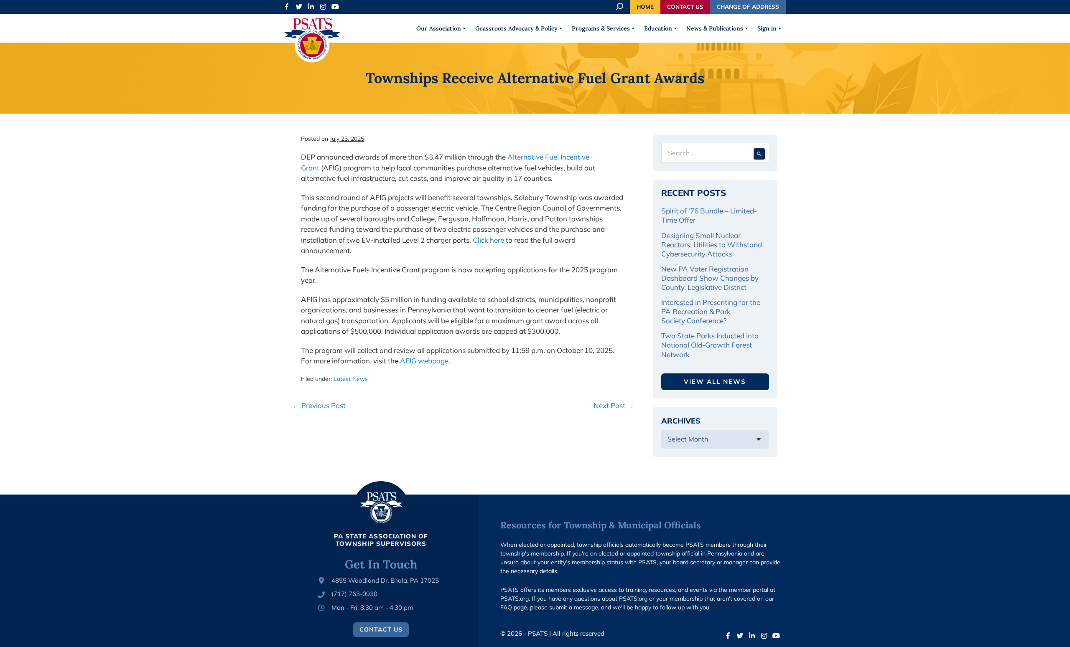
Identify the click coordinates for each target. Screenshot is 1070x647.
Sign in (767, 28)
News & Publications (714, 28)
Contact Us (685, 6)
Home (645, 6)
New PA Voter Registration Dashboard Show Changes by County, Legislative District (710, 278)
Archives (681, 421)
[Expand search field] (620, 6)
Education (658, 28)
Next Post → (614, 405)
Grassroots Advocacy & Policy (516, 28)
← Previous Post (319, 405)
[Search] (759, 152)
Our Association (438, 28)
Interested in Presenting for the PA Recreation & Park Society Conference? (710, 311)
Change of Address (748, 6)
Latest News (351, 379)
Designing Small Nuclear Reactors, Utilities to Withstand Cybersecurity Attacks (711, 244)
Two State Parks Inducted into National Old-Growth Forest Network (710, 344)
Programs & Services (601, 28)
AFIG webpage (424, 360)
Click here (488, 240)
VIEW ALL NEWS (715, 382)
